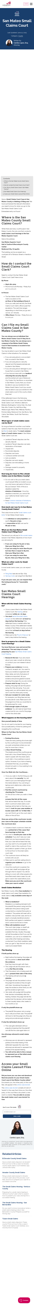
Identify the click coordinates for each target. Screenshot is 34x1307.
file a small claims (26, 535)
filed (5, 431)
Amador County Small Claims (13, 1172)
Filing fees (8, 574)
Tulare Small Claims (10, 1219)
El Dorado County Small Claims (14, 1158)
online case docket (23, 1085)
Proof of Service (22, 635)
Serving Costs (10, 576)
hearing (19, 612)
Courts (20, 36)
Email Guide (17, 1116)
